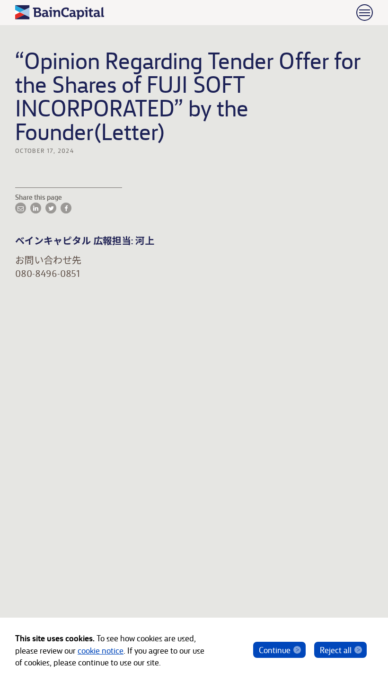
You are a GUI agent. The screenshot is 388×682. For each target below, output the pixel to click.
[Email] (20, 208)
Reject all (336, 649)
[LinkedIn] (35, 208)
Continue (275, 649)
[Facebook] (66, 208)
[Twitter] (50, 208)
